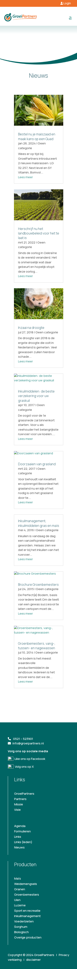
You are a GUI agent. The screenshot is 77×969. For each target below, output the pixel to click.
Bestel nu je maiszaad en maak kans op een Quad (36, 136)
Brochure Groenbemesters (38, 584)
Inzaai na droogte (31, 327)
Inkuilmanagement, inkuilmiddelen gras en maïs (38, 523)
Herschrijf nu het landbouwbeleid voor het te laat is (38, 233)
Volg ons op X (24, 766)
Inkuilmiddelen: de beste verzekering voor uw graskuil (36, 396)
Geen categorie (32, 145)
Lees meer (25, 177)
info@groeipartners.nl (28, 743)
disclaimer (33, 959)
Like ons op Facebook (29, 759)
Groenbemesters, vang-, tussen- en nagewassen (36, 645)
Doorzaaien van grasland (37, 464)
